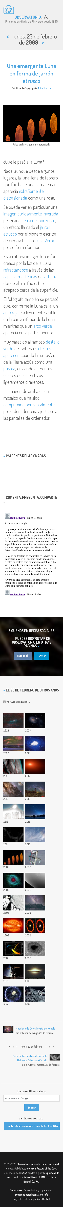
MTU (44, 1177)
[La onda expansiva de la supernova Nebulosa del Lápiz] (13, 720)
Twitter (41, 655)
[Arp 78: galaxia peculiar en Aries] (35, 720)
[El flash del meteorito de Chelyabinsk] (13, 811)
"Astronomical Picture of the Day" (39, 1168)
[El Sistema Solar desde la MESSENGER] (13, 834)
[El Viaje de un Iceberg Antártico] (13, 902)
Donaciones (16, 1190)
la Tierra (50, 276)
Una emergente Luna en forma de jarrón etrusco (31, 73)
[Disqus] (31, 554)
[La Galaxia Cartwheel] (13, 994)
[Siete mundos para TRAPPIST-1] (35, 766)
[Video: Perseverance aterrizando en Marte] (35, 743)
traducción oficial (50, 1164)
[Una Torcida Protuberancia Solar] (13, 925)
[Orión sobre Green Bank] (13, 743)
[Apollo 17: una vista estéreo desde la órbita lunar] (13, 766)
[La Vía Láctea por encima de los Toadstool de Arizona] (35, 789)
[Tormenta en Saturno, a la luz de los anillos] (35, 880)
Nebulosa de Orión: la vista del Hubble (35, 1028)
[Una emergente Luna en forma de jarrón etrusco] (13, 857)
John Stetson (44, 88)
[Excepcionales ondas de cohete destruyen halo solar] (35, 834)
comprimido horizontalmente (29, 404)
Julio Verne (45, 240)
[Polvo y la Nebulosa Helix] (13, 880)
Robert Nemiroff (32, 1177)
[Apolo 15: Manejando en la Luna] (35, 994)
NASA (24, 1173)
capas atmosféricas (20, 276)
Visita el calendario (17, 702)
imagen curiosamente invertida (30, 214)
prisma (9, 368)
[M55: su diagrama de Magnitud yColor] (13, 948)
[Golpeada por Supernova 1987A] (35, 925)
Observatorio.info (26, 1164)
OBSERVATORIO (28, 17)
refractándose (15, 270)
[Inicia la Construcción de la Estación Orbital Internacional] (13, 971)
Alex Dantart (43, 1199)
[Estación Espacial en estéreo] (35, 857)
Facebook (22, 655)
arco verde (42, 326)
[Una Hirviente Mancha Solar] (35, 948)
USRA (36, 1181)
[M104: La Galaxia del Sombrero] (35, 971)
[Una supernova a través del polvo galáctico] (13, 789)
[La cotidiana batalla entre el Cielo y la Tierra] (35, 902)
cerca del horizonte (38, 220)
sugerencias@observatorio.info (31, 1194)
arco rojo (10, 312)
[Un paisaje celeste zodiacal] (35, 811)
